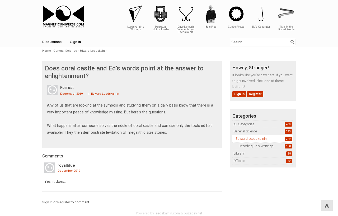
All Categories (243, 124)
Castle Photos (236, 26)
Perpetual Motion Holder (160, 28)
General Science (245, 131)
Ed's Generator (261, 26)
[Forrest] (52, 90)
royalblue (66, 165)
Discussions (52, 42)
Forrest (67, 87)
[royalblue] (49, 167)
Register (255, 94)
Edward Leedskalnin (251, 139)
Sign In (75, 42)
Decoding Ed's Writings (256, 146)
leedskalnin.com (167, 213)
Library (239, 153)
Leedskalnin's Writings (135, 28)
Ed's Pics (211, 26)
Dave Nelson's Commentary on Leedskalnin (185, 29)
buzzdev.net (193, 213)
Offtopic (239, 161)
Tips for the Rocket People (286, 28)
